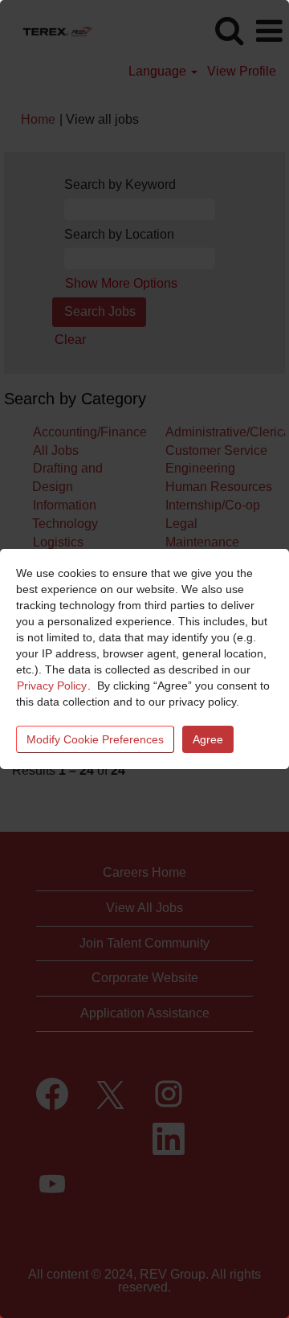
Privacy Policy (52, 685)
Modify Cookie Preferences (95, 739)
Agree (208, 739)
